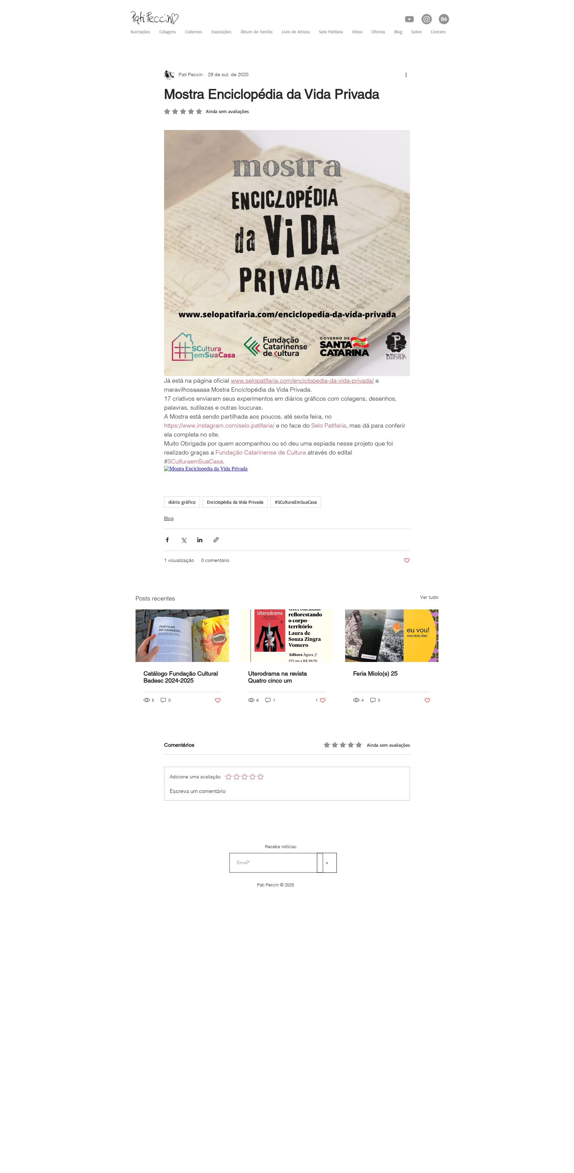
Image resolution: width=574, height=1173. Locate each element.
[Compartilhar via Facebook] (167, 540)
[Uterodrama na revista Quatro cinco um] (287, 635)
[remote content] (287, 469)
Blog (169, 518)
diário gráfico (182, 502)
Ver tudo (429, 597)
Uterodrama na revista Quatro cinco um (277, 677)
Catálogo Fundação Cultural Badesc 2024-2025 (181, 677)
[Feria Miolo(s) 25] (391, 635)
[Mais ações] (406, 74)
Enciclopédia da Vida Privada (235, 502)
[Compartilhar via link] (216, 540)
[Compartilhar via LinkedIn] (200, 540)
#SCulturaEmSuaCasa (296, 502)
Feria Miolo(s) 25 (375, 673)
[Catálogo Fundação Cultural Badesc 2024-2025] (182, 635)
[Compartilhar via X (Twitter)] (183, 540)
